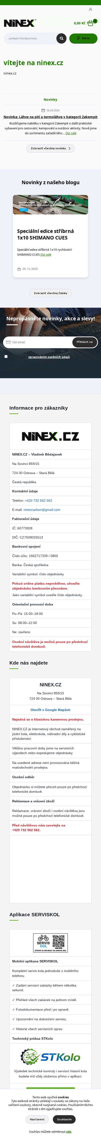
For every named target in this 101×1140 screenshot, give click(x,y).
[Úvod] (20, 23)
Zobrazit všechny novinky (48, 148)
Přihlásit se (85, 342)
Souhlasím (64, 1119)
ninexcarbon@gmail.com (41, 510)
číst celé (71, 133)
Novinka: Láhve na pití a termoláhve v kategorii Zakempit (50, 117)
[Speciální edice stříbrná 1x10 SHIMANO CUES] (50, 204)
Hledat (61, 38)
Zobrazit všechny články (50, 293)
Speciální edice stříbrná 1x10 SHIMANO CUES (45, 234)
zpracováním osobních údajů (49, 357)
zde (68, 1132)
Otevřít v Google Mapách (50, 710)
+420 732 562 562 (38, 500)
